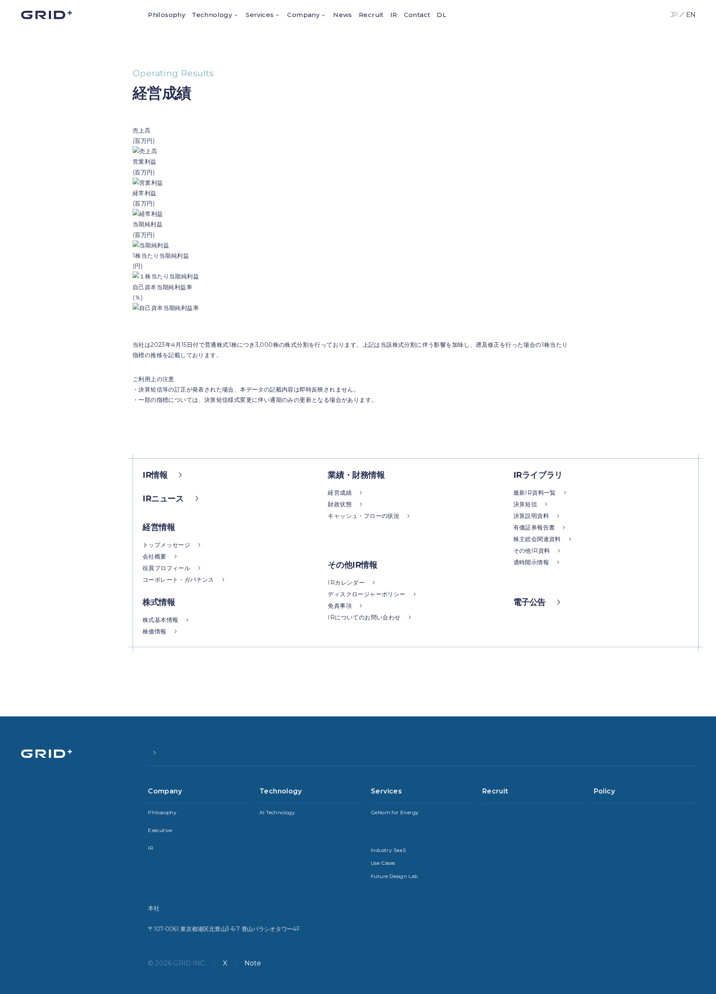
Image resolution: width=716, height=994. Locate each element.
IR (393, 15)
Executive (160, 830)
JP (673, 15)
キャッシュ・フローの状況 (363, 516)
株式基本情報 (160, 620)
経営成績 (340, 492)
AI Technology (277, 812)
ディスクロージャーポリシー (366, 594)
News (342, 15)
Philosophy (166, 15)
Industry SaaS (388, 850)
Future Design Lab (394, 876)
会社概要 (155, 556)
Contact (417, 15)
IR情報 (155, 475)
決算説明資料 (531, 516)
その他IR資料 (531, 550)
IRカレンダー (346, 582)
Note (252, 963)
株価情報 (155, 631)
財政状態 (340, 504)
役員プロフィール (166, 568)
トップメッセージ (166, 545)
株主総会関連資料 (537, 539)
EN (690, 15)
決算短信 (525, 504)
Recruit (371, 15)
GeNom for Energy (394, 812)
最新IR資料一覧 (534, 492)
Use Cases (383, 863)
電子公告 (529, 602)
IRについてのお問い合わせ (364, 617)
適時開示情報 (531, 562)
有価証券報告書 (534, 527)
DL (441, 15)
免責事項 (340, 605)
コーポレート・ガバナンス (178, 579)
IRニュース (163, 498)
